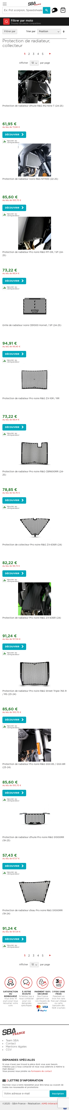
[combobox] (26, 10)
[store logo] (34, 4)
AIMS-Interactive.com (53, 1104)
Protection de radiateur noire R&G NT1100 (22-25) (30, 179)
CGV (9, 1049)
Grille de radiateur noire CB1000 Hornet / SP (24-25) (31, 325)
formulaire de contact (41, 1071)
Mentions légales (16, 1046)
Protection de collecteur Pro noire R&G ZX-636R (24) (32, 545)
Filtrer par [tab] (9, 31)
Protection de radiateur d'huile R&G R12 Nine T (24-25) (32, 106)
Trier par (30, 31)
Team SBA (12, 1040)
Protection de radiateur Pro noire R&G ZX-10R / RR (30, 398)
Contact (11, 1043)
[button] (18, 142)
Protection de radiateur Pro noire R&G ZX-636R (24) (31, 618)
